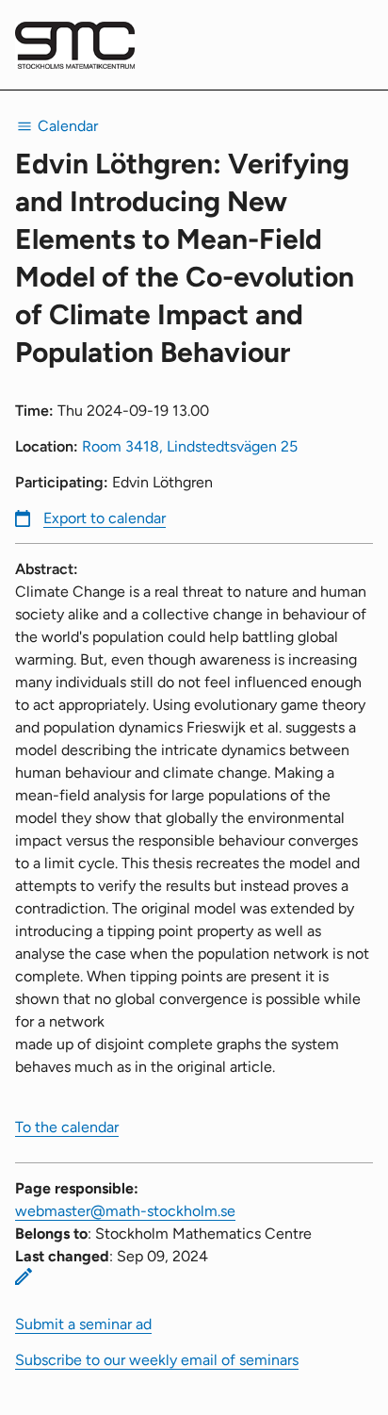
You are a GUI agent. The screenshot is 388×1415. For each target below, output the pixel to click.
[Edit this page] (23, 1276)
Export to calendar (104, 518)
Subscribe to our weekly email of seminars (157, 1360)
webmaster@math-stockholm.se (125, 1211)
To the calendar (67, 1127)
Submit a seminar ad (83, 1324)
